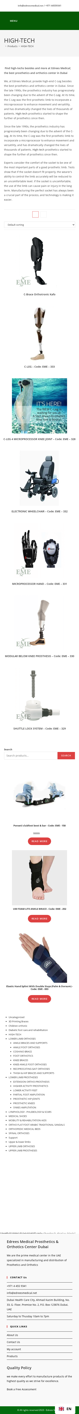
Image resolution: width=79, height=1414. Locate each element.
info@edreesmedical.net (22, 1293)
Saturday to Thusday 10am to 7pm (28, 1316)
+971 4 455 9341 (17, 1286)
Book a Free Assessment (21, 1389)
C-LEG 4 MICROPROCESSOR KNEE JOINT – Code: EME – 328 (39, 439)
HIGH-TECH (27, 46)
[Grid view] (35, 214)
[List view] (43, 214)
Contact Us (13, 1342)
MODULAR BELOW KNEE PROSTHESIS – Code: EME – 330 (39, 656)
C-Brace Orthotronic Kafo (39, 294)
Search (8, 749)
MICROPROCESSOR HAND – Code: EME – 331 (39, 584)
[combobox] (65, 1409)
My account (14, 1349)
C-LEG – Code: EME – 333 (39, 366)
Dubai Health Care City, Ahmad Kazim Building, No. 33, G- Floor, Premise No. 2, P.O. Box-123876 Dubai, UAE (38, 1304)
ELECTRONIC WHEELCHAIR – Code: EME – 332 (40, 511)
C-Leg (57, 95)
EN (69, 1408)
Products (12, 1356)
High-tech (22, 113)
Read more (39, 841)
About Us (12, 1335)
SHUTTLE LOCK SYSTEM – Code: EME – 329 (39, 728)
